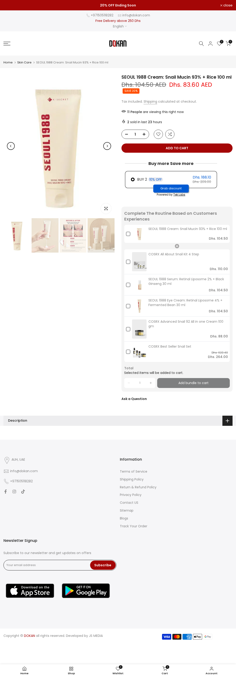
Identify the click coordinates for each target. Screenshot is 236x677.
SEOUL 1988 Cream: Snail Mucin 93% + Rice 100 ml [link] (187, 229)
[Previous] (11, 146)
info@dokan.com (136, 15)
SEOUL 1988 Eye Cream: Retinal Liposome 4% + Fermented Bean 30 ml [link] (185, 302)
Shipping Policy (132, 479)
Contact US (129, 502)
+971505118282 (102, 15)
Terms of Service (133, 471)
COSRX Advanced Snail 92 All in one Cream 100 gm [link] (185, 323)
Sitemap (126, 510)
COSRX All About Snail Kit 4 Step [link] (173, 254)
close (11, 5)
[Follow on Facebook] (5, 491)
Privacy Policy (131, 494)
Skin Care (24, 62)
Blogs (124, 518)
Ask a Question (134, 399)
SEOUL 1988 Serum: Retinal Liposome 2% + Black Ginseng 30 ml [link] (186, 281)
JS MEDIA (96, 635)
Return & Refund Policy (138, 487)
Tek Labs (179, 195)
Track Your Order (133, 526)
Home (8, 62)
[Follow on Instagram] (14, 491)
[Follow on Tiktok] (23, 491)
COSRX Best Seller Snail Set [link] (169, 346)
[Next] (107, 146)
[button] (128, 383)
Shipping (150, 101)
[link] (139, 234)
